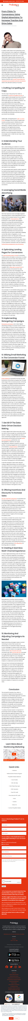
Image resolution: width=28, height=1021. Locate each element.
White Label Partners (14, 974)
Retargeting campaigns (7, 324)
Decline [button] (16, 1018)
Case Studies (14, 779)
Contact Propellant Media (14, 808)
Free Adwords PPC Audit (14, 795)
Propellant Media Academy (14, 988)
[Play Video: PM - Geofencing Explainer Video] (14, 754)
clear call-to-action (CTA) (16, 267)
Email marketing (5, 378)
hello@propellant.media (9, 1)
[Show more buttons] (23, 760)
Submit (4, 886)
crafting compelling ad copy (15, 95)
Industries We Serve (14, 976)
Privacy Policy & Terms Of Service (14, 944)
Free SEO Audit (14, 792)
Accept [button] (11, 1018)
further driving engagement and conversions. (13, 244)
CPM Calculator (14, 789)
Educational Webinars (14, 981)
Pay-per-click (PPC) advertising (9, 498)
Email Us (14, 938)
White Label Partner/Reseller (9, 842)
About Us (14, 804)
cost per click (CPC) (16, 652)
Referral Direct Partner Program (14, 773)
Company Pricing (14, 986)
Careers (15, 801)
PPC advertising (18, 543)
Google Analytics (13, 446)
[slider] (14, 760)
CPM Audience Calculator (14, 984)
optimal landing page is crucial (10, 255)
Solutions (14, 770)
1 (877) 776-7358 (20, 1)
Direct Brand (6, 844)
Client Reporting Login (14, 786)
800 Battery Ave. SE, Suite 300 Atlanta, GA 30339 (14, 934)
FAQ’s (14, 798)
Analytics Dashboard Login (14, 989)
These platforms (15, 219)
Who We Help (14, 783)
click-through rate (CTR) (15, 650)
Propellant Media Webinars (14, 776)
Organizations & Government (14, 977)
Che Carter (14, 25)
